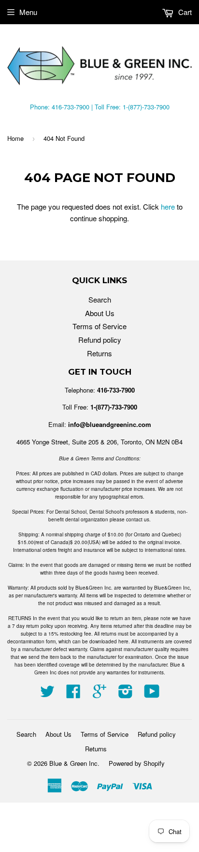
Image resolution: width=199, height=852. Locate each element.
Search (99, 299)
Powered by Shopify (137, 763)
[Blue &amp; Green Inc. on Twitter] (47, 694)
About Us (99, 313)
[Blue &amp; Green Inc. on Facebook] (73, 694)
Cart (184, 12)
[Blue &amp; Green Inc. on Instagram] (125, 694)
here (168, 206)
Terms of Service (99, 326)
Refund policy (99, 340)
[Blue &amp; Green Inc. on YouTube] (151, 694)
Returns (99, 353)
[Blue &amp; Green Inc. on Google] (99, 694)
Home (15, 138)
